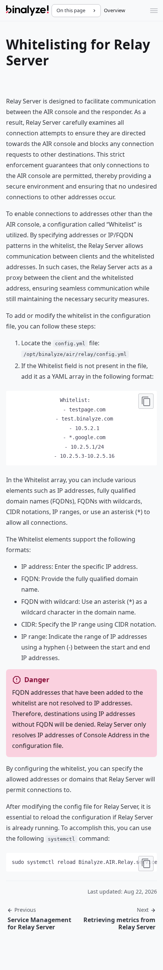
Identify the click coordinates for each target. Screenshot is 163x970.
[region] (81, 862)
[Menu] (153, 10)
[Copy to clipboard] (146, 401)
